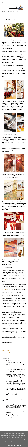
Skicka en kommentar (7, 421)
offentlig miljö (20, 352)
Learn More (11, 445)
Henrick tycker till (9, 352)
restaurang (4, 353)
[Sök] (25, 2)
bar (5, 352)
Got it (19, 445)
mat (17, 352)
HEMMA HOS (4, 11)
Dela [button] (3, 350)
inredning (14, 352)
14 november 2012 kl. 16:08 (11, 396)
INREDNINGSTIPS (12, 11)
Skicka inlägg (7, 350)
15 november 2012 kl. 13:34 (11, 418)
